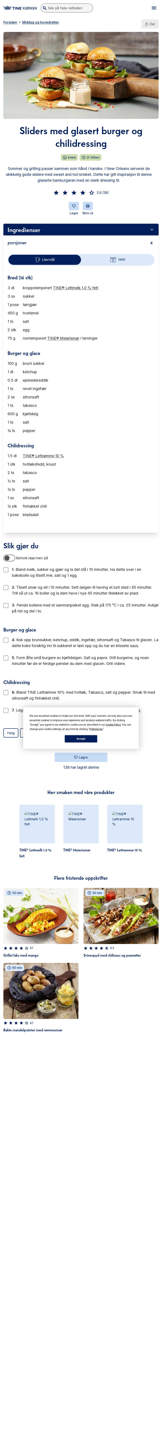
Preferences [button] (96, 728)
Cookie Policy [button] (113, 724)
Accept (81, 738)
